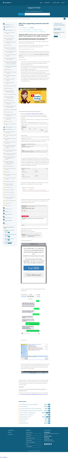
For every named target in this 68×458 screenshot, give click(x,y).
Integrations (40, 29)
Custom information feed (9, 238)
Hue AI (27, 444)
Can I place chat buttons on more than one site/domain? (30, 408)
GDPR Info (9, 432)
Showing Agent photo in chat (25, 416)
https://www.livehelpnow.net (49, 440)
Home (41, 2)
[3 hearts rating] (57, 29)
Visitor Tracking (22, 421)
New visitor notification (24, 423)
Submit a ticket (56, 2)
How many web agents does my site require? (10, 235)
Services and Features (9, 18)
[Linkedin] (49, 444)
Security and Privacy (11, 127)
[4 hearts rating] (59, 29)
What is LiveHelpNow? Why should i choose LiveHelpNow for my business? (10, 158)
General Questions (6, 24)
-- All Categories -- (29, 446)
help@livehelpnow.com (48, 439)
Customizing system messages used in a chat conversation (31, 410)
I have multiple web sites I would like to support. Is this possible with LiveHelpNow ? (10, 146)
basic (19, 14)
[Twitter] (47, 444)
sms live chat (36, 31)
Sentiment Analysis (9, 121)
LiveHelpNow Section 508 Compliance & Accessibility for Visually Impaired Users (9, 162)
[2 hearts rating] (56, 29)
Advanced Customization (7, 214)
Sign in (63, 2)
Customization (5, 211)
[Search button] (48, 14)
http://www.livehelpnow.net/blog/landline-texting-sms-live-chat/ (34, 394)
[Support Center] (7, 2)
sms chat (25, 31)
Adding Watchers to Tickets (9, 166)
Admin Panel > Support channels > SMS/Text (34, 113)
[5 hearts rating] (60, 29)
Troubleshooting (6, 217)
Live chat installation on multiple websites (27, 412)
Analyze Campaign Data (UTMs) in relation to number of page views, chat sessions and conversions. (11, 62)
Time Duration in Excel (8, 203)
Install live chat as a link (9, 241)
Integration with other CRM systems (26, 414)
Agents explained (8, 69)
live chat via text (30, 31)
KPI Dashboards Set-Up (9, 100)
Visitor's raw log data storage (9, 194)
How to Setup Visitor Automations (11, 94)
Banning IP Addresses (24, 406)
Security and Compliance (7, 220)
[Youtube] (51, 444)
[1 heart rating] (54, 29)
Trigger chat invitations (24, 418)
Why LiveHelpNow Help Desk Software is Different (29, 404)
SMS (22, 31)
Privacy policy (10, 434)
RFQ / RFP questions (10, 129)
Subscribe (55, 36)
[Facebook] (45, 444)
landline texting (42, 31)
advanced (22, 14)
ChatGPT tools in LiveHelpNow (9, 189)
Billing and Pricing (10, 26)
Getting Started (6, 208)
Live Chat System (35, 29)
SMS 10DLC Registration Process (10, 181)
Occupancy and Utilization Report (11, 109)
